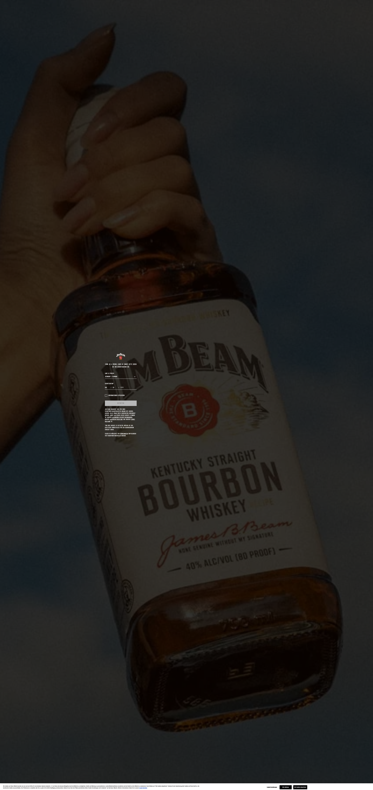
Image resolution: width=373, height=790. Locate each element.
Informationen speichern (116, 395)
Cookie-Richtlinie (143, 788)
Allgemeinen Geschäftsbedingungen (122, 417)
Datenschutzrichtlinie (116, 419)
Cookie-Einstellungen (272, 787)
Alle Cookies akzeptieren (300, 787)
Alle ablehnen (285, 787)
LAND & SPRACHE (109, 373)
